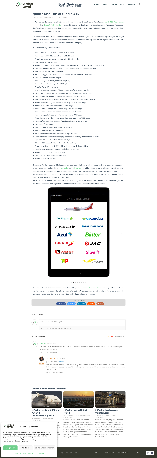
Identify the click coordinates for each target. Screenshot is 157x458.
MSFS (53, 17)
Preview (87, 415)
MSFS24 (50, 418)
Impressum (40, 453)
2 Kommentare (62, 17)
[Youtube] (76, 453)
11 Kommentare (36, 420)
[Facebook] (62, 453)
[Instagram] (67, 453)
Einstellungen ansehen (44, 448)
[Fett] (41, 328)
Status (136, 453)
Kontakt (132, 4)
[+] (71, 328)
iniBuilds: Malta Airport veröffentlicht (107, 411)
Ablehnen (25, 448)
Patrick (45, 418)
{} (68, 328)
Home (96, 4)
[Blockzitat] (59, 328)
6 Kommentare (67, 417)
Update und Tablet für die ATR (55, 14)
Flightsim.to (76, 168)
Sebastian (47, 17)
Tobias (77, 415)
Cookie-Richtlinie (20, 453)
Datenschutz (31, 453)
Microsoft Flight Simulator (53, 25)
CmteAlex (64, 168)
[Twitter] (71, 453)
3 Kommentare (99, 417)
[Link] (65, 328)
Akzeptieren (10, 448)
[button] (54, 426)
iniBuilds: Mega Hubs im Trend (76, 411)
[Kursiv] (44, 328)
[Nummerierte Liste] (53, 328)
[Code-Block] (62, 328)
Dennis (61, 362)
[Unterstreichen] (47, 328)
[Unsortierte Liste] (56, 328)
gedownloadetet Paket (92, 288)
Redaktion (117, 4)
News (105, 4)
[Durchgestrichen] (50, 328)
